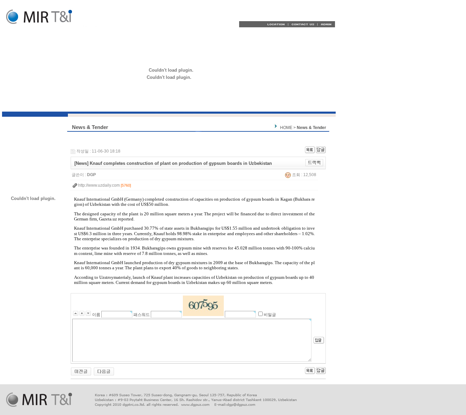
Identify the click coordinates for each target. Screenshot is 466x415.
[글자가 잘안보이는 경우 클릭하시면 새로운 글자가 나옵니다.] (203, 306)
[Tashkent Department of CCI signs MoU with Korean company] (81, 371)
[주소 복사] (314, 162)
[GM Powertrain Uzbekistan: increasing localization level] (103, 371)
